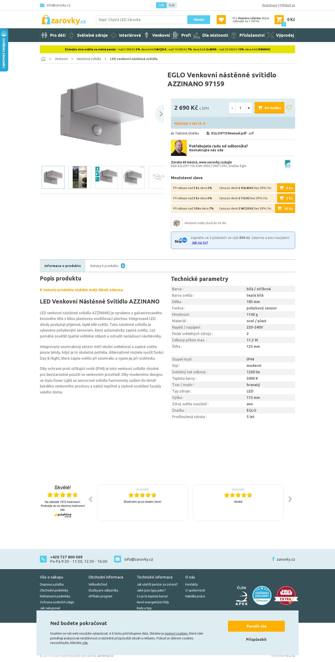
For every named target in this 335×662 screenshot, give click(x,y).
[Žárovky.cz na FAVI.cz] (286, 595)
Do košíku (273, 108)
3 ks (289, 188)
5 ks (289, 198)
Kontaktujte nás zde (206, 150)
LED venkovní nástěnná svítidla (133, 59)
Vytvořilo (283, 655)
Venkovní (61, 59)
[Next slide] (159, 114)
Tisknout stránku (187, 133)
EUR (172, 5)
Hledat (198, 19)
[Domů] (43, 59)
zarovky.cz (286, 559)
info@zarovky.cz (58, 5)
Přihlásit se (287, 5)
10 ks (288, 208)
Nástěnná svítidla (89, 59)
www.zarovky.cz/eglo (215, 162)
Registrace (269, 5)
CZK (161, 5)
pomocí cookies (176, 633)
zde (85, 643)
